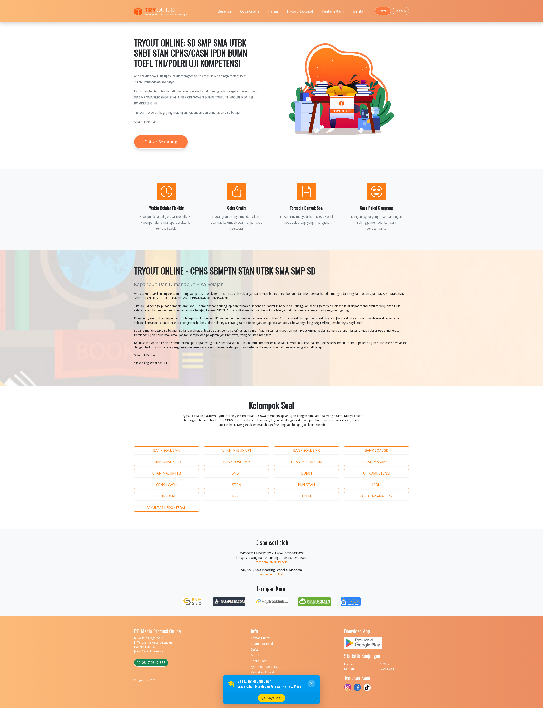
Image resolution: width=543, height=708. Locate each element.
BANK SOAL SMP (236, 461)
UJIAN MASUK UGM (306, 461)
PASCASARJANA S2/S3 (376, 496)
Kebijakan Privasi (262, 672)
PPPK (236, 496)
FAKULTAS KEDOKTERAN (167, 507)
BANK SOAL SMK (306, 450)
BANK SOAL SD (377, 450)
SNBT (236, 473)
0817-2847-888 (153, 662)
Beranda (225, 11)
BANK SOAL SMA (166, 450)
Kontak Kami (259, 661)
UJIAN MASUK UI (376, 461)
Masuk (400, 11)
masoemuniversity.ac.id (272, 562)
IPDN (376, 484)
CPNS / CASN (166, 484)
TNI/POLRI (166, 496)
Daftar (383, 11)
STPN (236, 484)
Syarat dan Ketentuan (265, 667)
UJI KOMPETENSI (376, 473)
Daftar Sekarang (160, 142)
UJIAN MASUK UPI (236, 450)
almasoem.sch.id (271, 574)
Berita (358, 11)
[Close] (311, 683)
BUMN (306, 473)
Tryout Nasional (299, 11)
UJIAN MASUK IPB (166, 461)
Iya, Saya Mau (272, 698)
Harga (273, 11)
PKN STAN (306, 484)
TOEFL (306, 496)
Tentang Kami (333, 11)
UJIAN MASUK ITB (166, 473)
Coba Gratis (249, 11)
